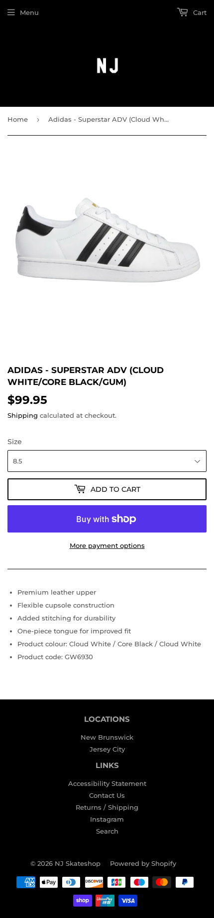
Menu (29, 12)
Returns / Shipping (107, 807)
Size (14, 441)
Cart (199, 12)
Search (107, 831)
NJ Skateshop (78, 863)
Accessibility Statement (107, 783)
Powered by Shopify (143, 863)
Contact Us (107, 795)
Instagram (107, 819)
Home (17, 119)
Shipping (22, 415)
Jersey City (107, 749)
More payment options (107, 545)
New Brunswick (107, 737)
